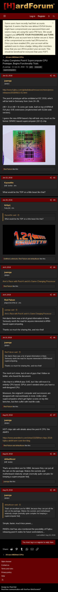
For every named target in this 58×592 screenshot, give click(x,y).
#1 (54, 76)
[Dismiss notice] (52, 23)
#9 (54, 490)
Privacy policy (6, 572)
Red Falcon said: (11, 352)
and (14, 446)
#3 (54, 200)
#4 (54, 267)
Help (3, 576)
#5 (54, 295)
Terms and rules (7, 569)
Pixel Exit (13, 587)
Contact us (5, 565)
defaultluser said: (11, 505)
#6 (54, 337)
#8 (54, 454)
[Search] (53, 16)
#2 (54, 178)
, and (21, 259)
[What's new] (49, 16)
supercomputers (10, 70)
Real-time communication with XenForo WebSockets (21, 589)
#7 (54, 415)
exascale (38, 67)
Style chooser (6, 561)
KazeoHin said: (11, 215)
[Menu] (4, 16)
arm (31, 67)
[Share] (50, 75)
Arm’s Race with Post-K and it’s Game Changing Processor (29, 281)
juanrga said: (10, 310)
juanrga (7, 67)
